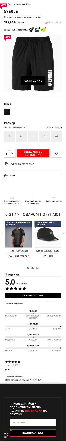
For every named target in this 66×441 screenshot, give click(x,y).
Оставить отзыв (33, 295)
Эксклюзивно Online (19, 4)
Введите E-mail (18, 422)
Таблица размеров (14, 127)
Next (63, 233)
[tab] (33, 175)
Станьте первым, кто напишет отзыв (22, 17)
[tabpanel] (33, 63)
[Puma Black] (7, 112)
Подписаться (33, 432)
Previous (3, 233)
